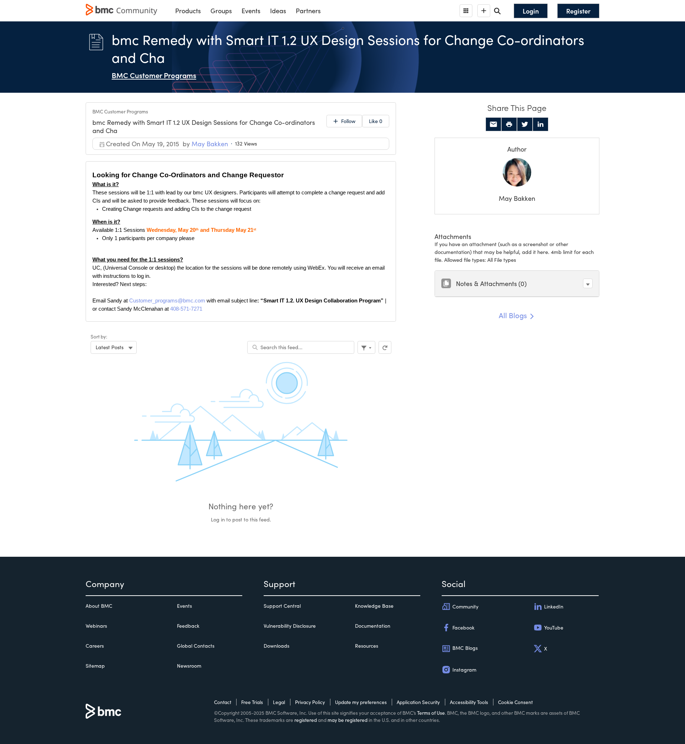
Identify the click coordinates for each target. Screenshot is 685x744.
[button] (588, 283)
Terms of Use (431, 712)
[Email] (493, 124)
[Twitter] (524, 124)
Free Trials (252, 702)
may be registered (347, 720)
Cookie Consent (515, 702)
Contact (222, 702)
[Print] (509, 124)
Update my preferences (361, 702)
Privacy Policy (310, 702)
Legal (279, 702)
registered (305, 720)
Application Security (418, 702)
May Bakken (517, 198)
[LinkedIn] (540, 124)
